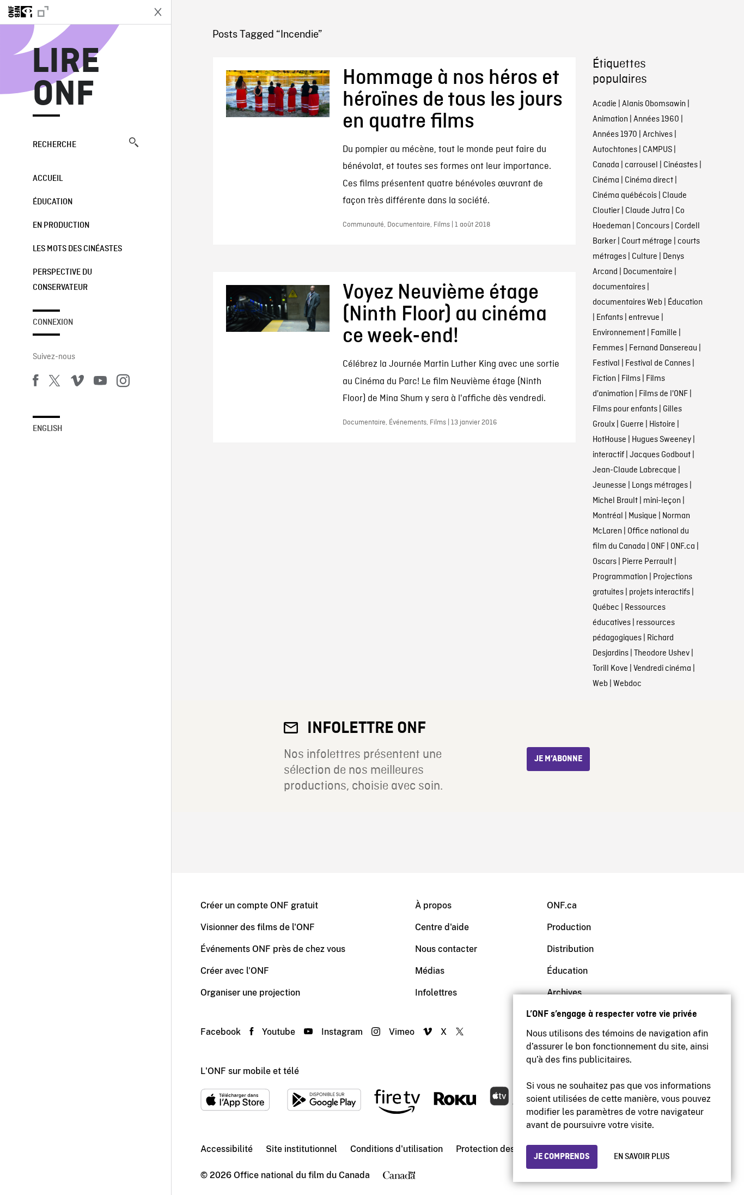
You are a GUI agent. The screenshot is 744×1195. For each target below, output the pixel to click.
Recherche (54, 145)
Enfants (609, 317)
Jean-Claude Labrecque (634, 470)
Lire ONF (66, 78)
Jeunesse (609, 485)
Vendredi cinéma (662, 668)
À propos (433, 905)
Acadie (605, 104)
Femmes (608, 348)
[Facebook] (35, 382)
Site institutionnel (301, 1149)
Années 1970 (615, 134)
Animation (610, 119)
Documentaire (648, 271)
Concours (652, 226)
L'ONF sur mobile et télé (249, 1071)
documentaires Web (627, 302)
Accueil (48, 178)
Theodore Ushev (662, 653)
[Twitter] (54, 382)
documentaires (619, 287)
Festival (606, 363)
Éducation (52, 202)
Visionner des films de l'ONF (257, 927)
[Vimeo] (77, 382)
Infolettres (436, 992)
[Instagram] (123, 382)
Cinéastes (680, 165)
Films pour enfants (625, 409)
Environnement (619, 332)
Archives (658, 134)
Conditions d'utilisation (396, 1149)
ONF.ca (682, 546)
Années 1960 (656, 119)
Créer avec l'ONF (234, 971)
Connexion (53, 322)
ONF (658, 546)
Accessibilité (226, 1149)
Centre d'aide (442, 927)
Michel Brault (615, 500)
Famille (664, 332)
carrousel (641, 165)
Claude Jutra (647, 210)
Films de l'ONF (663, 394)
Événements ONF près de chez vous (272, 949)
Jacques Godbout (660, 455)
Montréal (608, 516)
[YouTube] (100, 382)
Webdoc (627, 683)
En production (61, 225)
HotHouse (609, 439)
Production (569, 927)
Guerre (632, 424)
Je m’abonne (558, 759)
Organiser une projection (250, 992)
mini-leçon (662, 500)
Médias (429, 971)
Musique (643, 516)
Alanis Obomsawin (654, 104)
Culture (644, 256)
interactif (608, 455)
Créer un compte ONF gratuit (259, 905)
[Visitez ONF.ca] (72, 12)
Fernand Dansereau (663, 348)
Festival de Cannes (658, 363)
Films (631, 378)
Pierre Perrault (647, 561)
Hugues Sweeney (661, 439)
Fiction (604, 378)
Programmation (620, 577)
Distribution (570, 949)
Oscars (605, 561)
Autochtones (615, 149)
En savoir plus (641, 1156)
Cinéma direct (649, 180)
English (48, 428)
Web (600, 683)
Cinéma (606, 180)
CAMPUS (657, 149)
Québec (606, 607)
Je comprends (562, 1156)
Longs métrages (660, 485)
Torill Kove (610, 668)
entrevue (644, 317)
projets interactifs (659, 592)
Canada (606, 165)
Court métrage (646, 241)
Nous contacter (446, 949)
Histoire (662, 424)
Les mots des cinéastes (77, 249)
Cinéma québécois (625, 195)
